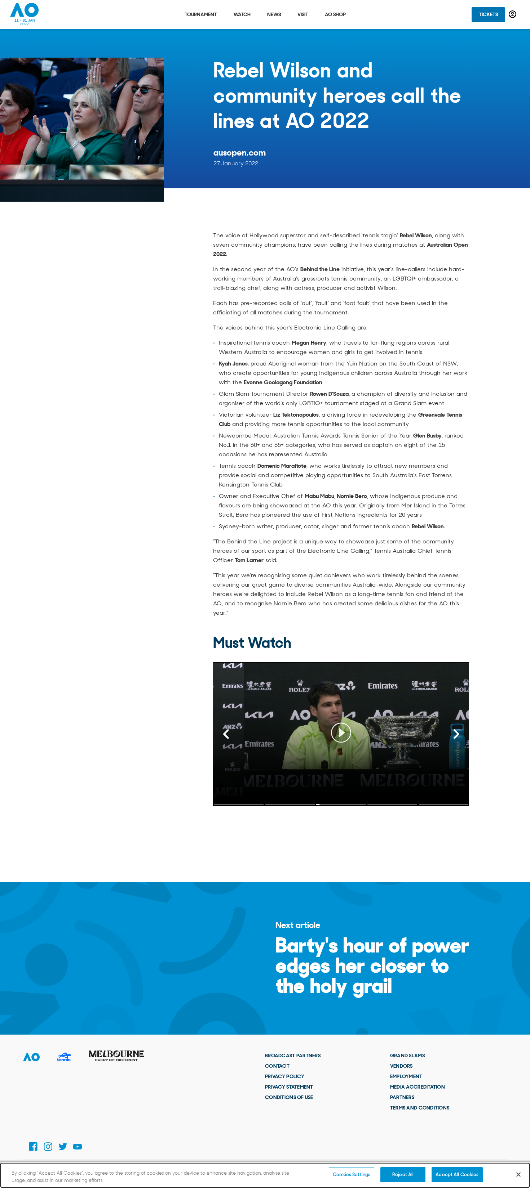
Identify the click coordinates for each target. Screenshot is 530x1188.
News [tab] (274, 14)
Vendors (401, 1066)
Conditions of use (289, 1097)
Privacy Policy (284, 1076)
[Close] (518, 1174)
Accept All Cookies (457, 1174)
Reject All (403, 1174)
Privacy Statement (289, 1087)
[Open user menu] (512, 14)
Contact (277, 1066)
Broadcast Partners (293, 1055)
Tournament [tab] (201, 14)
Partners (402, 1097)
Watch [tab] (242, 14)
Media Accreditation (417, 1087)
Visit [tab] (302, 14)
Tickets (488, 14)
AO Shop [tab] (335, 14)
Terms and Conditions (420, 1107)
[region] (265, 1175)
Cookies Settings (351, 1174)
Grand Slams (407, 1055)
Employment (406, 1076)
